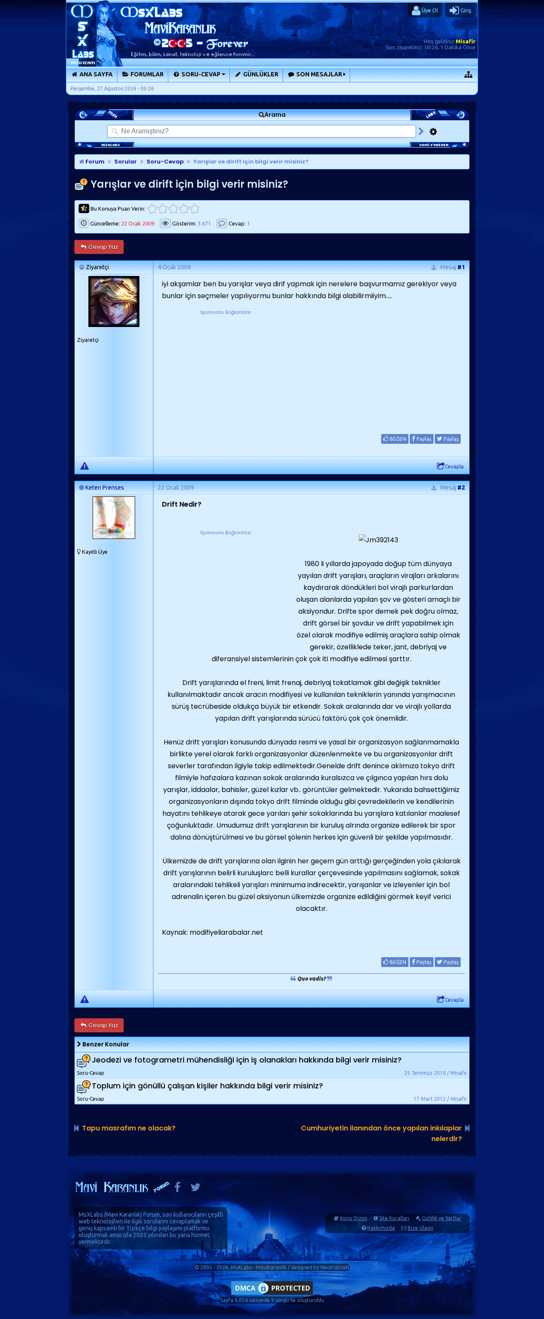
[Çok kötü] (152, 208)
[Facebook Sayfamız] (177, 1189)
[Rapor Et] (84, 465)
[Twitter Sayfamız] (195, 1189)
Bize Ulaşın (421, 1228)
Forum (94, 162)
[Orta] (173, 208)
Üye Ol (429, 10)
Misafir (466, 41)
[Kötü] (162, 208)
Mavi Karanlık (123, 1214)
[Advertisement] (225, 369)
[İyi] (183, 208)
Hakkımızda (381, 1228)
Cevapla (454, 466)
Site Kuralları (394, 1218)
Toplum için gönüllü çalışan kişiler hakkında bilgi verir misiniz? (207, 1086)
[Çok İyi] (194, 208)
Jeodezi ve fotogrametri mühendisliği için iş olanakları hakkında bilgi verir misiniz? (247, 1060)
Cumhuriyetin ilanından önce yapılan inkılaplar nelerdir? (381, 1133)
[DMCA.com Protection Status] (272, 1294)
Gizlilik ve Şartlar (442, 1218)
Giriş (465, 10)
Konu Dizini (353, 1218)
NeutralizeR (334, 1267)
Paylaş (423, 439)
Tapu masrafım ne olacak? (129, 1128)
